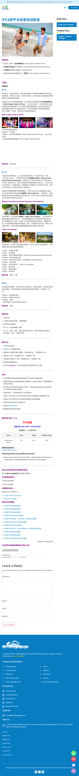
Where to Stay (6, 747)
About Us (5, 732)
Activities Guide (7, 755)
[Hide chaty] (73, 771)
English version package (12, 495)
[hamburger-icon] (65, 7)
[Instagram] (39, 772)
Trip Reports (6, 751)
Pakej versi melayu (10, 499)
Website (5, 616)
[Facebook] (36, 772)
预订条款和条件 (12, 406)
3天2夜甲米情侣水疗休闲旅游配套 (15, 522)
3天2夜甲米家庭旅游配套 (12, 532)
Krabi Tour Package (66, 25)
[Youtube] (43, 772)
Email (4, 608)
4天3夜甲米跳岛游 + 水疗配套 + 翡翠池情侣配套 (20, 519)
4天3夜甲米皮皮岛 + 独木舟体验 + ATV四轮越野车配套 (22, 528)
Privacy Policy (6, 743)
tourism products (18, 656)
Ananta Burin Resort (9, 450)
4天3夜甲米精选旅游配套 (12, 509)
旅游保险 (6, 349)
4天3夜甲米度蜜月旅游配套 (12, 525)
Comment (6, 576)
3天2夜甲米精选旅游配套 (12, 506)
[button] (67, 24)
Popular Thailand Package (64, 37)
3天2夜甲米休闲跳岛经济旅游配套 (15, 538)
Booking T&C (6, 735)
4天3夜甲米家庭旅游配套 (12, 535)
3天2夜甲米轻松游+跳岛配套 (13, 515)
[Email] (73, 759)
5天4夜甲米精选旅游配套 (12, 512)
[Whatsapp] (73, 753)
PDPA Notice (6, 739)
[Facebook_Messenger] (73, 765)
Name (4, 601)
